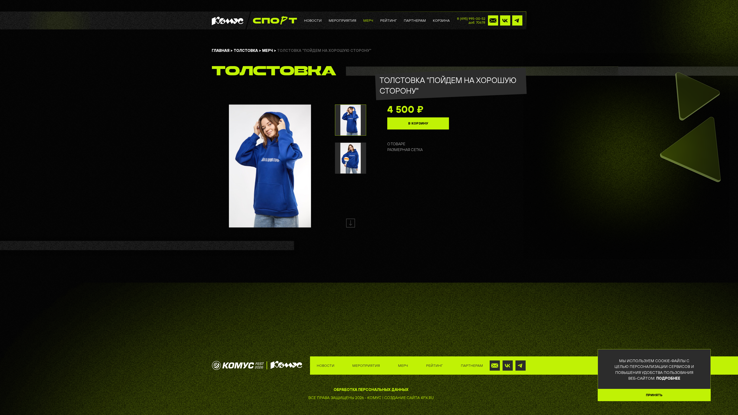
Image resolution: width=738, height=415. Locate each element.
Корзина (441, 20)
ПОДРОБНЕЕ (668, 378)
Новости (313, 20)
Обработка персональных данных (371, 390)
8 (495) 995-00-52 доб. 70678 (471, 20)
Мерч (368, 20)
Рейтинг (388, 20)
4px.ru (427, 397)
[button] (350, 223)
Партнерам (415, 20)
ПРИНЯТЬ (654, 395)
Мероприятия (342, 20)
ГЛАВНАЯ (222, 50)
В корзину (418, 123)
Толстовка (247, 50)
